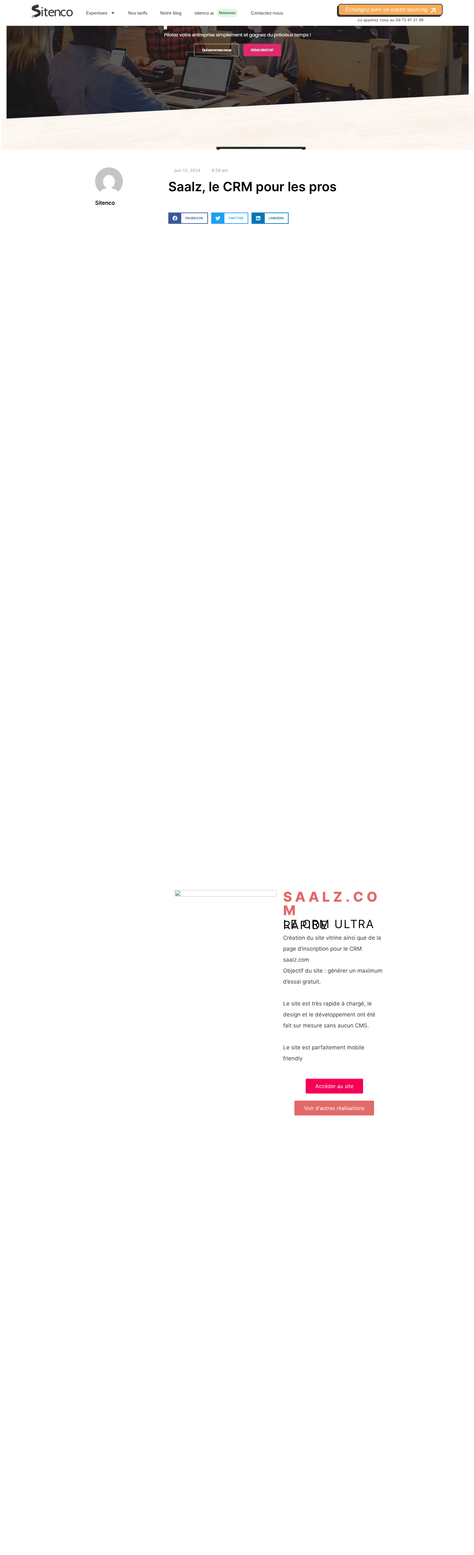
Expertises (96, 12)
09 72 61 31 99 (409, 19)
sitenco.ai (204, 12)
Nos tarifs (137, 12)
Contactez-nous (267, 12)
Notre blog (171, 12)
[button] (188, 218)
